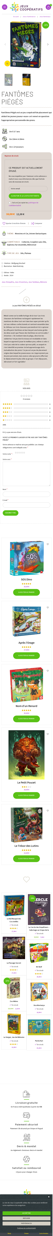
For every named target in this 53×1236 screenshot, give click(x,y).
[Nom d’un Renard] (26, 685)
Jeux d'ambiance (29, 17)
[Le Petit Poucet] (26, 755)
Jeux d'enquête (8, 282)
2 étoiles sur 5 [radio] (18, 453)
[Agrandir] (7, 63)
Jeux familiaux (44, 17)
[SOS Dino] (26, 558)
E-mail (5, 500)
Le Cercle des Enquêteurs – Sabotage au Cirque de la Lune (39, 930)
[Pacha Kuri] (39, 1027)
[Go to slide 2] (27, 65)
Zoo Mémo (14, 1001)
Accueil (16, 17)
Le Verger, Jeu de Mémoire (14, 1037)
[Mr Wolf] (39, 953)
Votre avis (7, 459)
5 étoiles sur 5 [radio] (24, 453)
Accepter (27, 1213)
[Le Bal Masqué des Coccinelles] (14, 905)
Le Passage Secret (14, 963)
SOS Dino (26, 579)
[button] (49, 1197)
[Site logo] (26, 7)
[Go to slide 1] (25, 65)
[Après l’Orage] (26, 622)
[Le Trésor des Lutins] (26, 825)
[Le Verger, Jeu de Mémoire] (14, 1024)
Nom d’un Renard (26, 706)
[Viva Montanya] (39, 992)
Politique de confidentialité (26, 1228)
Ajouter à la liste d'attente (25, 196)
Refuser (26, 1218)
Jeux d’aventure (21, 282)
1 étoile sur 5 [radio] (16, 453)
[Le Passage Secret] (14, 948)
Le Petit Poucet (26, 783)
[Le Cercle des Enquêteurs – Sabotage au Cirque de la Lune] (39, 909)
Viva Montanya (39, 1005)
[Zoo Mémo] (14, 988)
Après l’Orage (26, 643)
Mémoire (43, 282)
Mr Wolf (39, 967)
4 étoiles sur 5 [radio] (22, 453)
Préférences (26, 1223)
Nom (5, 489)
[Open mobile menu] (5, 7)
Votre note (7, 454)
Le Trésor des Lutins (27, 846)
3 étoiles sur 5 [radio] (20, 453)
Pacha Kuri (39, 1041)
